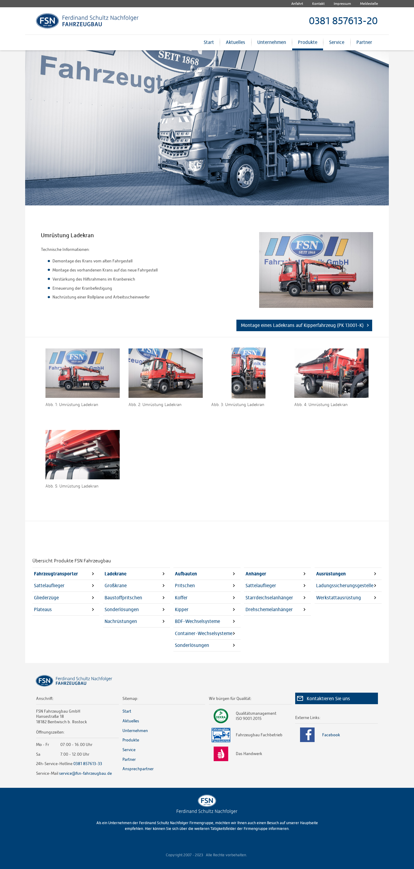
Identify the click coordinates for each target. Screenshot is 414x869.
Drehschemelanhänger (269, 609)
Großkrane (116, 585)
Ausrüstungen (331, 574)
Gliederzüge (46, 598)
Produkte (307, 42)
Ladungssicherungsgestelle (344, 585)
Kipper (182, 609)
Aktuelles (235, 42)
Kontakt (318, 4)
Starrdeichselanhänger (269, 598)
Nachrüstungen (121, 621)
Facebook (331, 734)
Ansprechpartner (138, 768)
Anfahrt (297, 4)
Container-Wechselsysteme (203, 633)
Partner (364, 42)
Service (336, 42)
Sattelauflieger (49, 585)
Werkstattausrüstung (338, 598)
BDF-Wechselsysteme (197, 621)
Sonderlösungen (122, 609)
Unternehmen (271, 42)
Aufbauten (186, 574)
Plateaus (43, 609)
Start (209, 42)
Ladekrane (115, 574)
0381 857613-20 (343, 21)
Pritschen (185, 585)
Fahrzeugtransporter (56, 574)
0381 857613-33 (87, 763)
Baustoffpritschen (123, 598)
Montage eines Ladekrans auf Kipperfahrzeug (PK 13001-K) (302, 325)
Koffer (181, 598)
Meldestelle (369, 4)
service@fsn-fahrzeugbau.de (85, 773)
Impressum (342, 4)
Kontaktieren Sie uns (328, 698)
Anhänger (255, 574)
